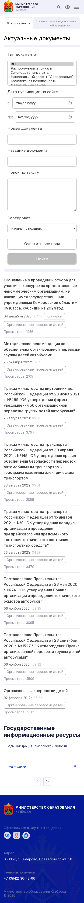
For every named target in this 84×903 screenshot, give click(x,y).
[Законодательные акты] (42, 72)
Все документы (18, 23)
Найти (42, 259)
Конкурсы (54, 316)
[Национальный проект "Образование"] (42, 77)
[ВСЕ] (42, 64)
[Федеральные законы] (42, 85)
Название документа (27, 150)
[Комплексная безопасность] (42, 81)
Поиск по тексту (23, 172)
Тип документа (21, 54)
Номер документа (24, 128)
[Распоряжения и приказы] (42, 68)
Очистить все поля (42, 243)
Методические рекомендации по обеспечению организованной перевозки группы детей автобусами (42, 349)
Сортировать (19, 218)
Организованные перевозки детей (35, 325)
